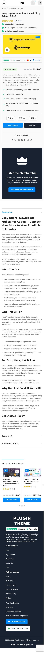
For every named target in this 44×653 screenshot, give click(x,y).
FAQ (6, 567)
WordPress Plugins (15, 9)
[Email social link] (17, 140)
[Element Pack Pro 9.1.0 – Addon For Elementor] (31, 472)
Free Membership (11, 603)
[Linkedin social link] (24, 140)
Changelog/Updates (12, 611)
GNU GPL (8, 581)
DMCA (7, 577)
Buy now (31, 125)
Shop (7, 550)
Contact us (9, 559)
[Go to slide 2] (21, 505)
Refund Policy (10, 594)
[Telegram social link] (30, 140)
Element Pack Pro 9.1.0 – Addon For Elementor (30, 481)
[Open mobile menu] (4, 3)
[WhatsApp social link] (27, 140)
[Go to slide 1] (19, 505)
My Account (9, 555)
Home (3, 9)
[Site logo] (21, 3)
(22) (33, 486)
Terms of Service (11, 589)
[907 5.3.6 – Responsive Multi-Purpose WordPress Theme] (10, 472)
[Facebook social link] (11, 140)
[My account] (38, 3)
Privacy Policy (10, 585)
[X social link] (14, 140)
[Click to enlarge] (6, 49)
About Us (8, 563)
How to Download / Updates (16, 616)
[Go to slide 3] (23, 505)
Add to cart (12, 125)
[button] (10, 500)
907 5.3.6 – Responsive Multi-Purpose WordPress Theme (10, 482)
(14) (12, 489)
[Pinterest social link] (21, 140)
